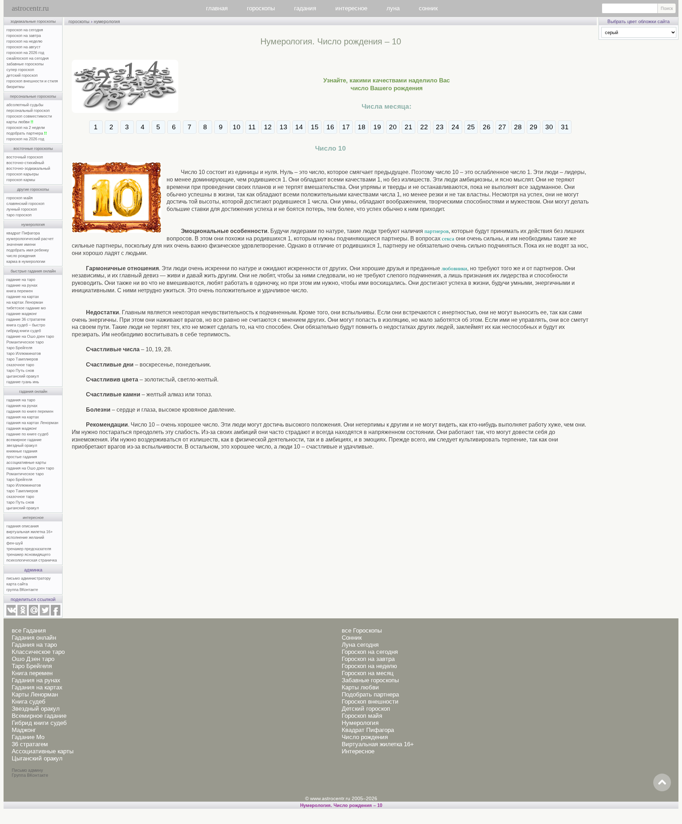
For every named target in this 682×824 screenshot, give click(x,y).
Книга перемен (32, 673)
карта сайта (17, 584)
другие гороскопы (33, 189)
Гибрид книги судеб (39, 723)
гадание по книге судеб (27, 434)
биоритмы (15, 87)
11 (252, 127)
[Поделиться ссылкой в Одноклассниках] (22, 614)
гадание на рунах (22, 285)
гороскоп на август (23, 47)
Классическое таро (38, 652)
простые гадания (21, 457)
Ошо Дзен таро (33, 659)
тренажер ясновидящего (28, 554)
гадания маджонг (21, 428)
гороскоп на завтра (23, 35)
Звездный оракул (36, 708)
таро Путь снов (20, 370)
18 (362, 127)
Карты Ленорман (35, 694)
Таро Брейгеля (32, 666)
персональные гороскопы (33, 96)
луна (393, 8)
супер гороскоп (20, 69)
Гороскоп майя (362, 715)
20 (393, 127)
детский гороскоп (22, 75)
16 (330, 127)
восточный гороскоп (24, 157)
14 (299, 127)
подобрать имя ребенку (27, 250)
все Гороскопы (362, 630)
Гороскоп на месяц (368, 673)
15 (315, 127)
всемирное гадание (24, 440)
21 (408, 127)
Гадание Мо (28, 737)
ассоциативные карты (26, 462)
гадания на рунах (22, 405)
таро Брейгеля (19, 348)
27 (502, 127)
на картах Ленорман (24, 302)
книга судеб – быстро (25, 325)
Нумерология (360, 723)
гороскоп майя (19, 198)
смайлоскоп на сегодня (27, 58)
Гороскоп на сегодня (370, 652)
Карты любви (360, 687)
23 (440, 127)
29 (533, 127)
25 (471, 127)
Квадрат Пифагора (368, 730)
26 (487, 127)
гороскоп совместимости (29, 116)
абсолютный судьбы (24, 105)
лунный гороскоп (21, 209)
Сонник (352, 637)
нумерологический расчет (30, 239)
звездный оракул (21, 445)
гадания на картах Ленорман (33, 423)
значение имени (21, 244)
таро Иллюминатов (23, 353)
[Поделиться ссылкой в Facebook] (55, 614)
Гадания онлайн (34, 637)
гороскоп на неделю (24, 41)
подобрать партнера (26, 133)
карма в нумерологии (25, 261)
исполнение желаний (25, 537)
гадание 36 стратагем (25, 319)
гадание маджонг (21, 313)
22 (424, 127)
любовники (454, 268)
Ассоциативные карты (43, 751)
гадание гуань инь (22, 382)
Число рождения (365, 737)
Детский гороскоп (366, 708)
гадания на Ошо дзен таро (30, 468)
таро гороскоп (19, 215)
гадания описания (22, 526)
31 (565, 127)
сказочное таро (20, 365)
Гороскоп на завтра (368, 659)
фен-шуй (14, 543)
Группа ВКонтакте (30, 775)
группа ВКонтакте (22, 589)
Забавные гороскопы (370, 680)
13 (283, 127)
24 (455, 127)
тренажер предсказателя (28, 549)
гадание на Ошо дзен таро (30, 336)
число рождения (21, 256)
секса (448, 239)
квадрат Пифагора (23, 233)
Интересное (358, 751)
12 (268, 127)
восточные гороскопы (33, 148)
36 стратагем (30, 744)
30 (549, 127)
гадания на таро (20, 400)
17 (346, 127)
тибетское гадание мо (26, 308)
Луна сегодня (360, 644)
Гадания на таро (34, 644)
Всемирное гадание (39, 715)
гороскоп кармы (20, 180)
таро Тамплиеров (22, 359)
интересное (351, 8)
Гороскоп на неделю (369, 666)
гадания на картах (22, 417)
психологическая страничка (31, 560)
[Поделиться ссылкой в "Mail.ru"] (33, 614)
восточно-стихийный (25, 163)
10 (236, 127)
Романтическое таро (25, 342)
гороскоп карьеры (22, 174)
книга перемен (19, 291)
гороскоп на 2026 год (25, 52)
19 (377, 127)
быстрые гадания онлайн (33, 271)
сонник (428, 8)
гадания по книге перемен (29, 411)
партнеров (436, 231)
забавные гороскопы (25, 64)
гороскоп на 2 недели (25, 127)
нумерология (33, 224)
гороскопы (261, 8)
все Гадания (29, 630)
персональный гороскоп (28, 110)
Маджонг (24, 730)
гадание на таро (20, 279)
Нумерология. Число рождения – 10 (341, 805)
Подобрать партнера (370, 694)
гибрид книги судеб (23, 331)
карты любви (19, 122)
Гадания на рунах (36, 680)
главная (217, 8)
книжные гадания (21, 451)
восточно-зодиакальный (28, 168)
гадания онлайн (33, 391)
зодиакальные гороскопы (33, 21)
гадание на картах (22, 296)
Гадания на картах (37, 687)
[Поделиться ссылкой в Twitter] (44, 614)
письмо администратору (28, 578)
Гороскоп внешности (370, 701)
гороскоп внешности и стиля (32, 81)
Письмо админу (27, 770)
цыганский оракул (22, 376)
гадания (305, 8)
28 (518, 127)
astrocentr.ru (30, 8)
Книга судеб (28, 701)
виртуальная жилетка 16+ (29, 532)
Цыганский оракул (37, 758)
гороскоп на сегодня (24, 30)
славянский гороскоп (25, 203)
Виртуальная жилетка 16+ (378, 744)
